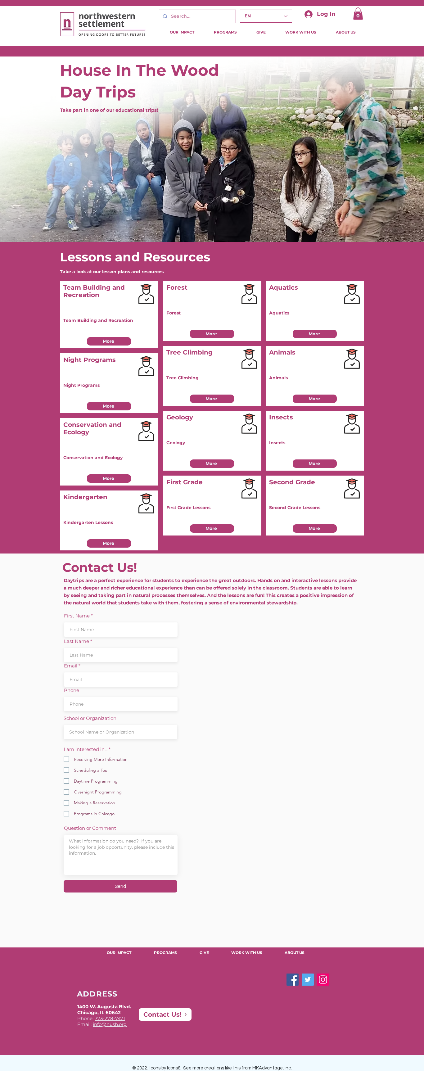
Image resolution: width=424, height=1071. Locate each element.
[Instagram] (323, 980)
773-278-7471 (110, 1018)
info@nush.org (110, 1024)
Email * (72, 665)
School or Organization (90, 718)
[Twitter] (308, 980)
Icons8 (173, 1068)
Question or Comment (90, 828)
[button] (358, 13)
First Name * (78, 615)
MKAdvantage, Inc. (272, 1068)
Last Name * (78, 641)
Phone (71, 690)
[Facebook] (292, 980)
